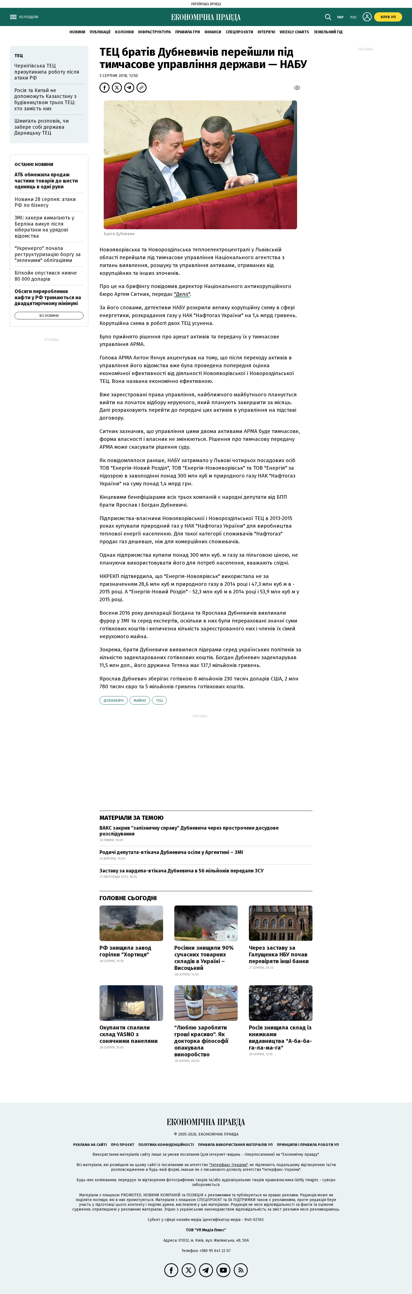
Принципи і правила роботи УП (308, 1145)
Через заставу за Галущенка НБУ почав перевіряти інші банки (279, 954)
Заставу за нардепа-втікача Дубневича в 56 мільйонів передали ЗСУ (181, 871)
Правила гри (187, 32)
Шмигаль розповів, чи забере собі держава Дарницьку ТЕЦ (41, 127)
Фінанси (212, 32)
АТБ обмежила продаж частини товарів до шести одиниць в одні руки (46, 181)
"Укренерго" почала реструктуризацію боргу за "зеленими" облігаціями (48, 254)
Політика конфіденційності (166, 1145)
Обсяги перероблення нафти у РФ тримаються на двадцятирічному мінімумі (48, 297)
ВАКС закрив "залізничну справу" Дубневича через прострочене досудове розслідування (189, 831)
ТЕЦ (159, 700)
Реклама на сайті (90, 1145)
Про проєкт (122, 1145)
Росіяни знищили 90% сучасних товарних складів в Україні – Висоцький (204, 957)
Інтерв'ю (266, 32)
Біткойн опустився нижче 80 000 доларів (46, 276)
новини (77, 32)
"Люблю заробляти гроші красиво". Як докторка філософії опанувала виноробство (201, 1041)
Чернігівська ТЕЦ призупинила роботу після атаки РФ (46, 72)
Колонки (124, 32)
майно (140, 700)
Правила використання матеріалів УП (235, 1145)
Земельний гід (328, 32)
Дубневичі (114, 700)
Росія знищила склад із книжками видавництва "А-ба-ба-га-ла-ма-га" (280, 1037)
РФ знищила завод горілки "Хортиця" (125, 951)
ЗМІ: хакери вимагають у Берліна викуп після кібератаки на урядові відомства (44, 227)
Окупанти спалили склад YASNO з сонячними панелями (128, 1034)
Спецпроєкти (239, 32)
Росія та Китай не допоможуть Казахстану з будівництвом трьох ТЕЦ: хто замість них (45, 99)
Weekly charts (294, 32)
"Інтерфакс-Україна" (228, 1164)
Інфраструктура (154, 32)
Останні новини (34, 164)
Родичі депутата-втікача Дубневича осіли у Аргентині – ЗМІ (171, 852)
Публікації (100, 32)
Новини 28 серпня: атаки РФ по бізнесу (45, 202)
